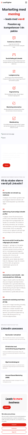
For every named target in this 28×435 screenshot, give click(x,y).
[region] (14, 423)
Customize (14, 428)
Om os (6, 165)
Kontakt (7, 407)
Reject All (14, 432)
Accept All (14, 424)
